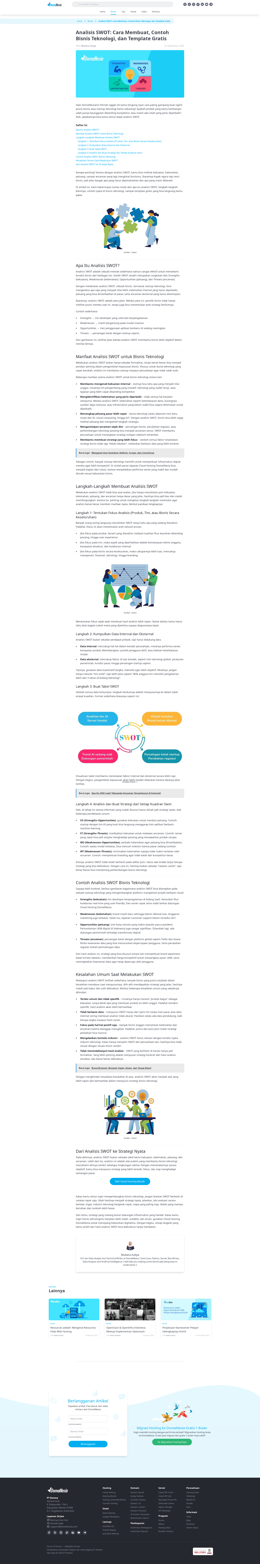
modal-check (128, 781)
